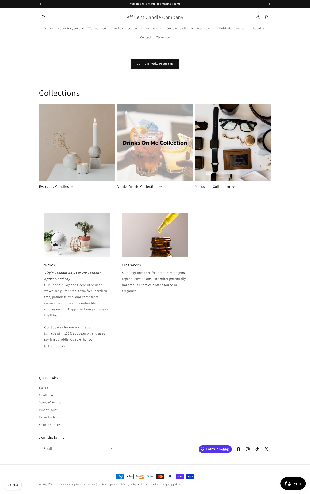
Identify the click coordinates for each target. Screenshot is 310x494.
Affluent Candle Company (61, 484)
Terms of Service (50, 402)
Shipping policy (171, 484)
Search (43, 388)
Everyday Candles (54, 186)
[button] (43, 17)
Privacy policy (129, 484)
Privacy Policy (48, 410)
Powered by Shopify (87, 484)
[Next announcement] (269, 4)
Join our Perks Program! (155, 64)
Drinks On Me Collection (137, 186)
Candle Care (47, 395)
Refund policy (109, 484)
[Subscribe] (110, 449)
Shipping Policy (49, 425)
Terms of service (149, 484)
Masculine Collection (212, 186)
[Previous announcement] (40, 4)
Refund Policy (48, 417)
